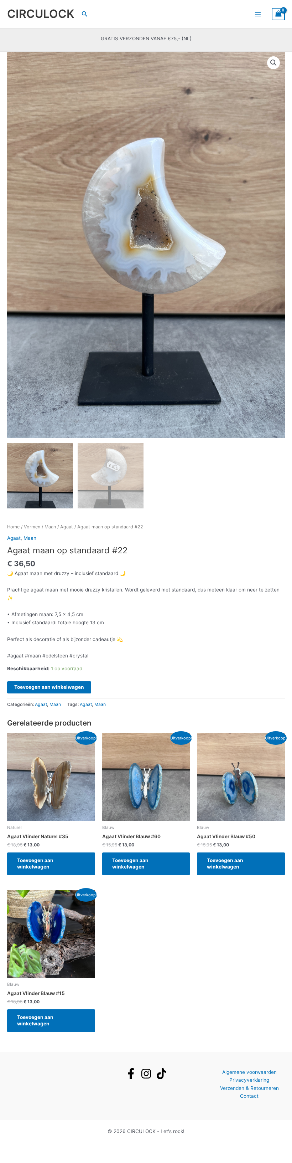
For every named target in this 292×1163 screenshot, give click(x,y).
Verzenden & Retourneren (249, 1088)
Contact (249, 1096)
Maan (50, 526)
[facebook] (130, 1073)
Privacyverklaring (249, 1080)
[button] (85, 14)
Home (13, 526)
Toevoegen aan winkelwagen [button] (35, 863)
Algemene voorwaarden (249, 1072)
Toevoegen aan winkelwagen (49, 687)
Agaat (66, 526)
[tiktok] (161, 1073)
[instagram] (146, 1073)
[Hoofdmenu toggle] (258, 14)
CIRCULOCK (40, 14)
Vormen (32, 526)
